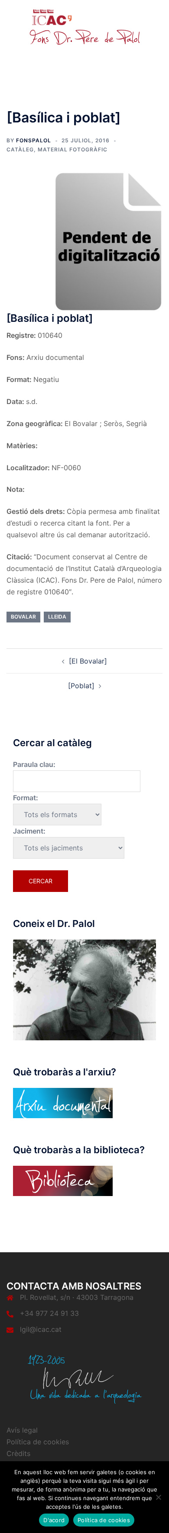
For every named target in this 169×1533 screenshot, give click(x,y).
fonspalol (33, 140)
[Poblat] (81, 685)
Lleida (57, 616)
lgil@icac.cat (41, 1329)
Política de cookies (37, 1441)
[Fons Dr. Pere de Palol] (84, 26)
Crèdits (18, 1453)
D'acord (54, 1520)
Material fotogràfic (72, 149)
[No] (158, 1497)
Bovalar (23, 616)
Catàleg (20, 149)
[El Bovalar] (88, 661)
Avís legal (22, 1430)
